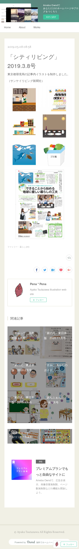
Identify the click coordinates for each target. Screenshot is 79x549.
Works (36, 27)
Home (7, 27)
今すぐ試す (51, 17)
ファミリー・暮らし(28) (18, 246)
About (22, 27)
